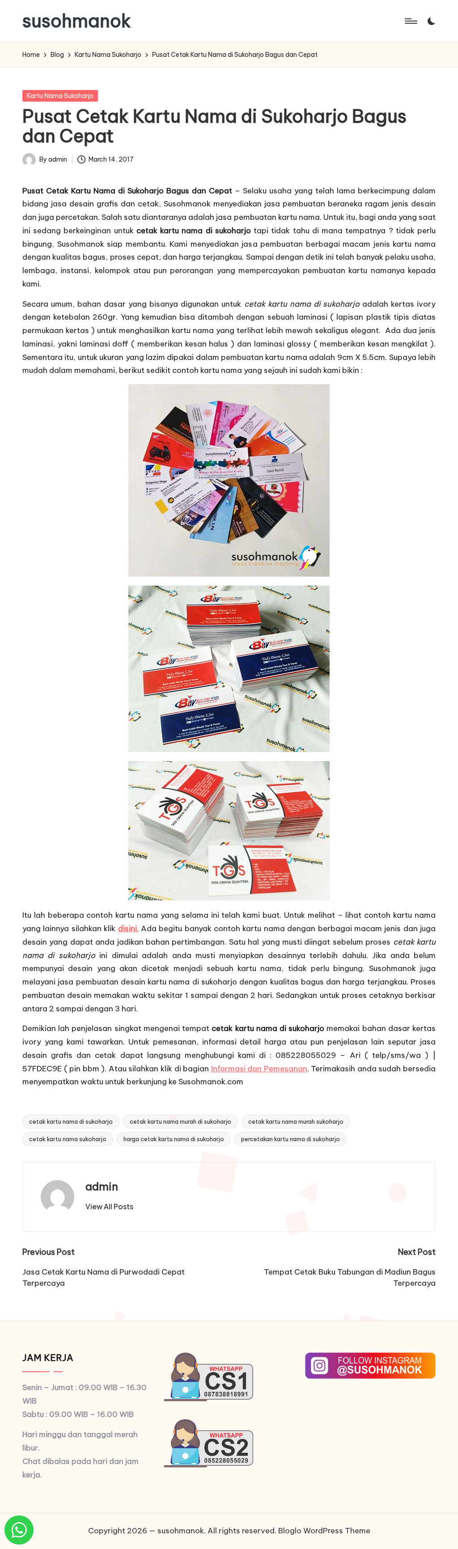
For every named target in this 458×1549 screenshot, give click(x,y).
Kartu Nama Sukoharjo (60, 96)
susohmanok (76, 21)
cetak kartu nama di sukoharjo (71, 1121)
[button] (109, 1206)
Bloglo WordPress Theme (324, 1531)
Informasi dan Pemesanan (259, 1069)
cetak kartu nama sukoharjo (67, 1138)
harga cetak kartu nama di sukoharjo (173, 1138)
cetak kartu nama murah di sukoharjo (180, 1121)
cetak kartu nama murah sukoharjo (296, 1121)
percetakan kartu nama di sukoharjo (290, 1138)
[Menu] (410, 21)
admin (101, 1186)
